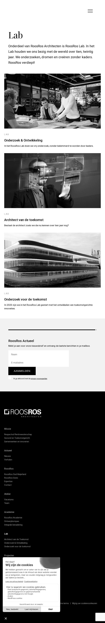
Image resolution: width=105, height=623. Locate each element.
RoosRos (9, 468)
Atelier (7, 494)
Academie (9, 512)
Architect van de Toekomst (16, 539)
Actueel (8, 450)
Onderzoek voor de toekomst (25, 299)
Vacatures (9, 499)
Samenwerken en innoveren (16, 441)
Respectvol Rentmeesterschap (18, 434)
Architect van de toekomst (23, 220)
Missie (7, 429)
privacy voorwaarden (39, 379)
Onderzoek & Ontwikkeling (23, 140)
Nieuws (7, 456)
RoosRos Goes (11, 478)
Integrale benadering (13, 525)
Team (6, 503)
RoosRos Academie (13, 517)
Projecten (9, 555)
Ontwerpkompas (11, 521)
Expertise (8, 481)
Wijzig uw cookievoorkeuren (84, 603)
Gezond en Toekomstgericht (17, 438)
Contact (7, 485)
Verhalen (8, 459)
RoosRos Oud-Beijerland (15, 474)
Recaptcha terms (61, 603)
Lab (6, 533)
